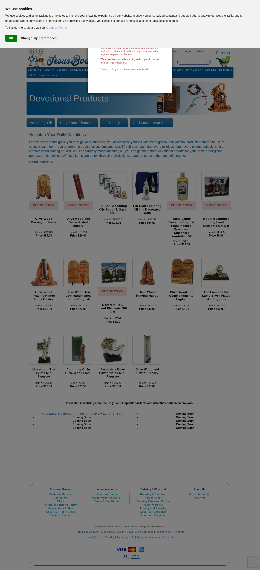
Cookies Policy (57, 27)
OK (11, 38)
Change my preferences (39, 38)
